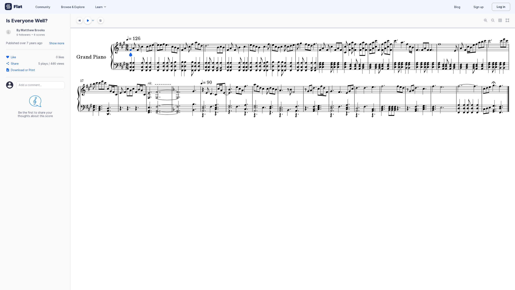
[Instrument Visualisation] (101, 21)
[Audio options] (93, 20)
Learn (99, 7)
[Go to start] (79, 21)
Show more (56, 43)
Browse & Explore (72, 7)
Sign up (479, 7)
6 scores (39, 34)
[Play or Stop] (87, 20)
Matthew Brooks (33, 30)
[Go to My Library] (13, 7)
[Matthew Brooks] (8, 32)
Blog (457, 7)
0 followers (23, 34)
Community (42, 7)
